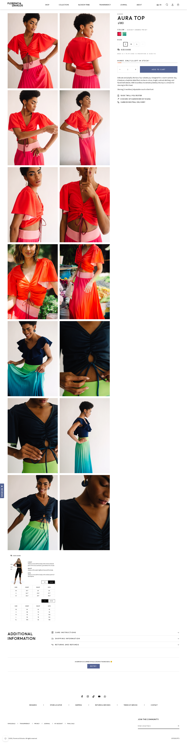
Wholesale (11, 723)
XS (120, 44)
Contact (154, 705)
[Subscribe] (178, 726)
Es (160, 5)
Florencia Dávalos (19, 738)
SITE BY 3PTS (175, 738)
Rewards (33, 705)
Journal (47, 723)
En (158, 5)
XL (143, 44)
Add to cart (159, 69)
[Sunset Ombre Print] (119, 34)
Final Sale (70, 723)
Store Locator (56, 705)
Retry (93, 666)
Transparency (25, 723)
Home (120, 14)
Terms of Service (130, 705)
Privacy (37, 723)
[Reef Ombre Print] (124, 34)
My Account (58, 723)
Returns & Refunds (102, 705)
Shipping (78, 705)
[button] (167, 4)
